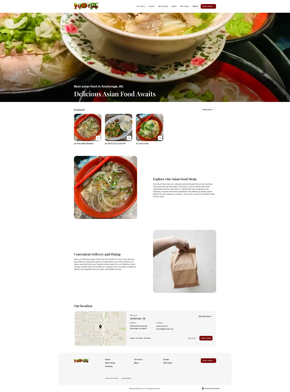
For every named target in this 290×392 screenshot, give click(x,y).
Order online (206, 338)
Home (107, 359)
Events (152, 6)
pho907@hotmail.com (165, 329)
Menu (174, 6)
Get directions (205, 316)
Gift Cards (184, 6)
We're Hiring (163, 6)
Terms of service (111, 378)
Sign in (195, 6)
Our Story (141, 6)
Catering (108, 366)
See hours (192, 338)
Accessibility (126, 378)
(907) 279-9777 (162, 326)
